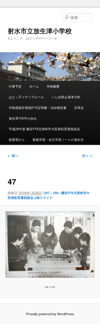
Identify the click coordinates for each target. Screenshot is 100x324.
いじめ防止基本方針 (66, 97)
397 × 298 (51, 192)
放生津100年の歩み (23, 118)
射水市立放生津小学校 (40, 30)
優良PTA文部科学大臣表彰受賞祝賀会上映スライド (49, 195)
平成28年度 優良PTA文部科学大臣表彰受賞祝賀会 (44, 128)
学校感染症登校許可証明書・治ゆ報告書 (37, 107)
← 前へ (13, 155)
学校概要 (53, 86)
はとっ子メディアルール (26, 97)
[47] (50, 244)
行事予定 (15, 86)
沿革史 (79, 107)
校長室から (17, 139)
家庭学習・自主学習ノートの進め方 (58, 139)
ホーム (34, 86)
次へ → (87, 155)
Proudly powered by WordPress (50, 313)
